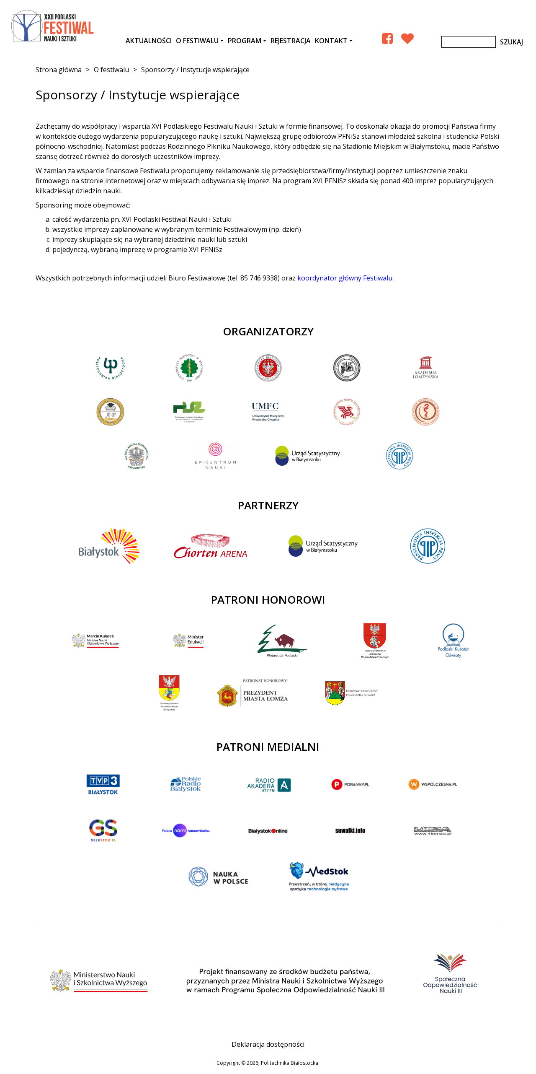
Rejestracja (291, 40)
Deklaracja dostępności (268, 1044)
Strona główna (59, 69)
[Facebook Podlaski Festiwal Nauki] (387, 38)
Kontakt (331, 40)
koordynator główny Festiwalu (344, 278)
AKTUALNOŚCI (149, 40)
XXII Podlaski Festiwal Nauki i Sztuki (53, 26)
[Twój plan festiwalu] (407, 38)
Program (244, 40)
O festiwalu (197, 40)
